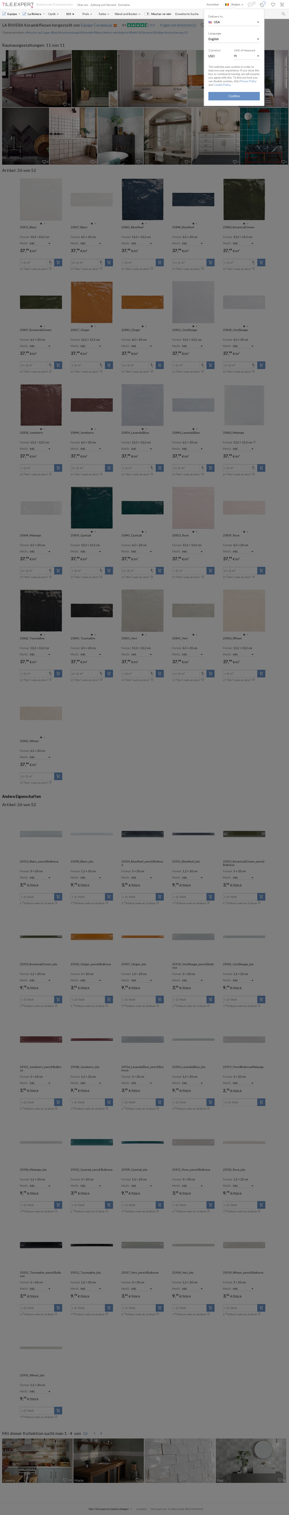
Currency (214, 50)
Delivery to (215, 16)
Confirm (234, 96)
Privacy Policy (248, 81)
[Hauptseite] (18, 5)
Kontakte (124, 5)
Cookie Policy (222, 84)
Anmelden (212, 4)
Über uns (82, 5)
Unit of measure (244, 50)
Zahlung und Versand (103, 5)
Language (214, 33)
